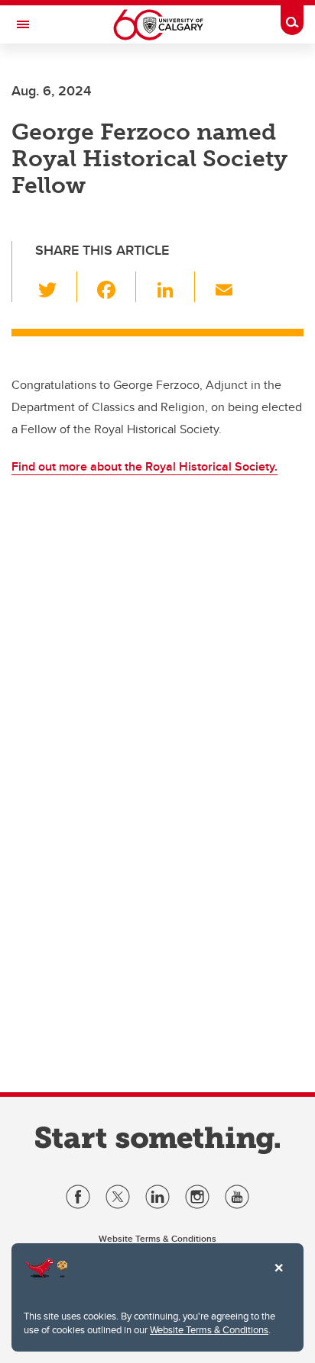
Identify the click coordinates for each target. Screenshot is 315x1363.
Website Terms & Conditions (209, 1329)
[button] (56, 287)
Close (278, 1278)
